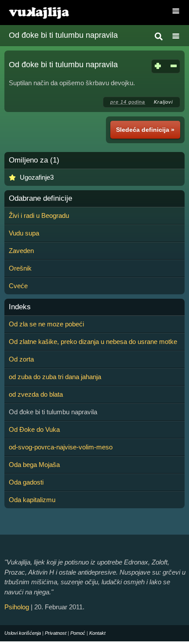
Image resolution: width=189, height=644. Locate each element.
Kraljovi (163, 102)
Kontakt (97, 633)
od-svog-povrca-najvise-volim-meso (61, 447)
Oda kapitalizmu (32, 499)
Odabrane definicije (40, 199)
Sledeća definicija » (145, 129)
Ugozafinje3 (37, 177)
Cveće (18, 285)
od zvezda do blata (36, 394)
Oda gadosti (26, 482)
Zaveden (21, 250)
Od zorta (21, 359)
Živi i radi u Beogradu (39, 215)
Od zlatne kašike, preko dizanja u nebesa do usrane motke (93, 341)
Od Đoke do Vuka (34, 429)
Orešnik (20, 268)
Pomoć (77, 633)
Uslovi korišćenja (22, 633)
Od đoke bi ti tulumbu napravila (63, 35)
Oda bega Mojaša (34, 464)
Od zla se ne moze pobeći (46, 324)
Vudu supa (24, 233)
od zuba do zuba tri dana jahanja (55, 376)
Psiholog (16, 607)
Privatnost (55, 633)
